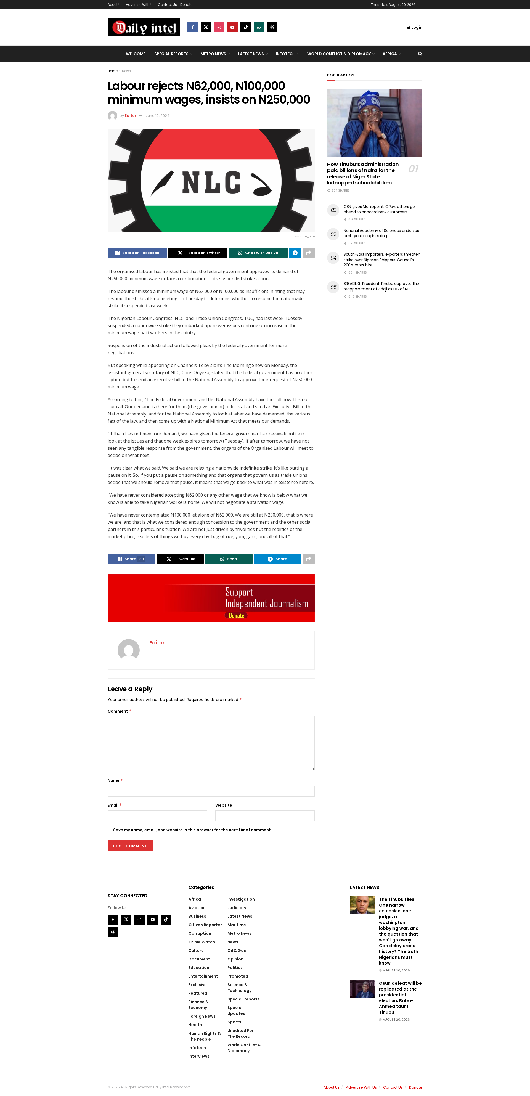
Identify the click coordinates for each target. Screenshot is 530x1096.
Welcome (135, 54)
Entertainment (203, 976)
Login (416, 27)
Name (115, 780)
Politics (235, 967)
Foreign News (202, 1016)
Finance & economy (198, 1004)
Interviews (199, 1056)
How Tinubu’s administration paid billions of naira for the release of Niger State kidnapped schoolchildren (363, 173)
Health (195, 1025)
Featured (198, 993)
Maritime (236, 925)
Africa (390, 54)
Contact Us (167, 4)
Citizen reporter (205, 925)
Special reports (171, 54)
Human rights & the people (205, 1036)
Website (223, 805)
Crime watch (202, 942)
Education (199, 967)
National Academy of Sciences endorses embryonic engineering (381, 233)
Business (197, 916)
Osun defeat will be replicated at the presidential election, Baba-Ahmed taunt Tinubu (400, 997)
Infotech (285, 54)
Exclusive (198, 985)
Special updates (236, 1010)
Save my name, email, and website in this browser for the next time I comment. (192, 830)
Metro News (213, 54)
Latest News (251, 54)
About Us (115, 4)
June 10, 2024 (157, 115)
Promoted (237, 976)
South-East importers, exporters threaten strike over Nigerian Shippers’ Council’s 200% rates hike (382, 260)
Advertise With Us (140, 4)
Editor (130, 115)
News (126, 70)
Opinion (235, 959)
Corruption (200, 933)
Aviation (197, 907)
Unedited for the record (240, 1033)
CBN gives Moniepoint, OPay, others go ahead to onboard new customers (379, 209)
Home (113, 70)
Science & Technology (239, 987)
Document (199, 959)
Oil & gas (236, 950)
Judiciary (236, 907)
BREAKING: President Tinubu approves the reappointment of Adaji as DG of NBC (381, 286)
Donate (186, 4)
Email (115, 805)
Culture (196, 950)
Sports (234, 1022)
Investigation (241, 899)
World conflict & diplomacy (339, 54)
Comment (120, 711)
